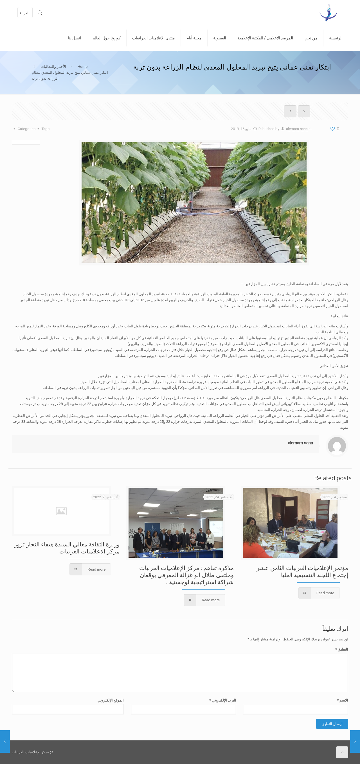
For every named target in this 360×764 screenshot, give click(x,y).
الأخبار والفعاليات (53, 66)
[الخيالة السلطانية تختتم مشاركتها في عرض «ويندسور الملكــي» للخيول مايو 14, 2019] (5, 741)
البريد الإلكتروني (222, 700)
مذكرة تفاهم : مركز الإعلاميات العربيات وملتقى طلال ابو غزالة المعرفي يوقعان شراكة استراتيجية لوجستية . (186, 575)
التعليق (341, 649)
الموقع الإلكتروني (111, 700)
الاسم (342, 700)
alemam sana (297, 129)
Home (82, 66)
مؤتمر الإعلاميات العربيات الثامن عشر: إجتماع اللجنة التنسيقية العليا (301, 571)
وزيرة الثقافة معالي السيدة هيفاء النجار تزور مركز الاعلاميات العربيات (67, 547)
